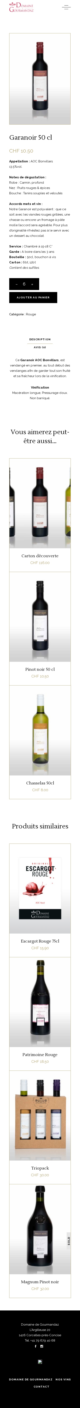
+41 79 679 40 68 (42, 1340)
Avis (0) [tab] (40, 347)
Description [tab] (40, 339)
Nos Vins (63, 1379)
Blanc (33, 468)
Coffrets (39, 1080)
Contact (41, 1386)
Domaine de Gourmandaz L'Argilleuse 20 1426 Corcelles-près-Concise (40, 1330)
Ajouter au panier (33, 297)
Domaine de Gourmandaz (31, 1379)
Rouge (31, 314)
